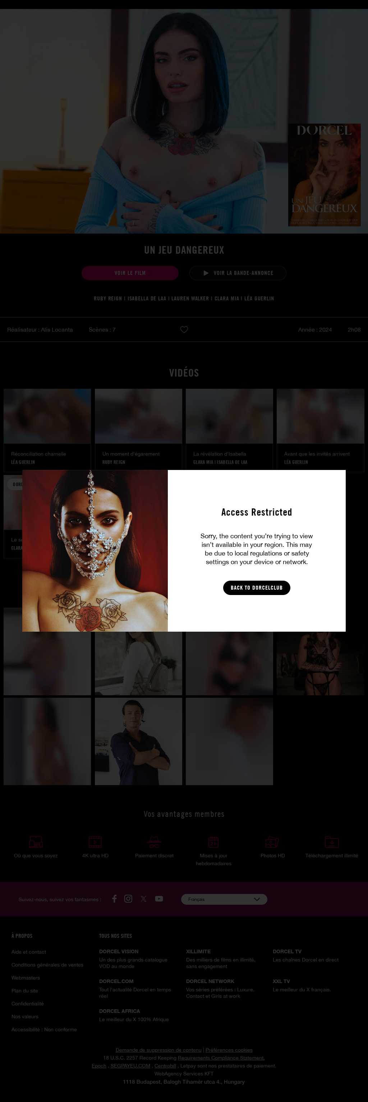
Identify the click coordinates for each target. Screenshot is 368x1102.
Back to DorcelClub (257, 587)
